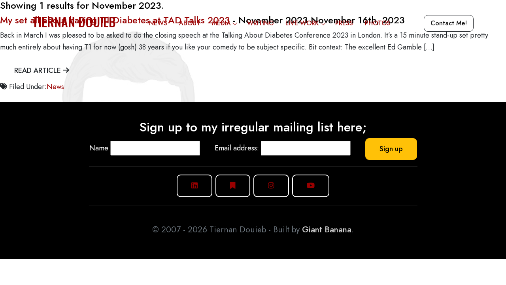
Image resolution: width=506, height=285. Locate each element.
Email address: (237, 148)
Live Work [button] (302, 23)
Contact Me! (448, 23)
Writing (260, 23)
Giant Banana (326, 230)
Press (344, 23)
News (158, 23)
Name (98, 148)
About (189, 23)
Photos (377, 23)
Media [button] (221, 23)
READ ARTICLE (38, 70)
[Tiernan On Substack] (232, 186)
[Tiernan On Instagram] (271, 186)
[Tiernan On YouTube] (310, 186)
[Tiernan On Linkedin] (194, 186)
